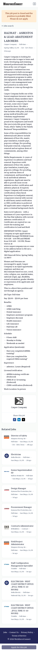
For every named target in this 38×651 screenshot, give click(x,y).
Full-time (22, 44)
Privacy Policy (27, 632)
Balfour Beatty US (17, 476)
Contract (25, 529)
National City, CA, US (18, 595)
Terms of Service (19, 636)
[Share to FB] (14, 419)
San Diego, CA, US (26, 442)
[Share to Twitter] (23, 419)
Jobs (5, 632)
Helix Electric (16, 457)
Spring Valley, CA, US (11, 48)
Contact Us (14, 632)
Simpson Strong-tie (18, 439)
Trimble (14, 569)
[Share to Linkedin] (19, 419)
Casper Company (10, 44)
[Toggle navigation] (34, 4)
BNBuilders (15, 529)
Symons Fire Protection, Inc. (21, 491)
